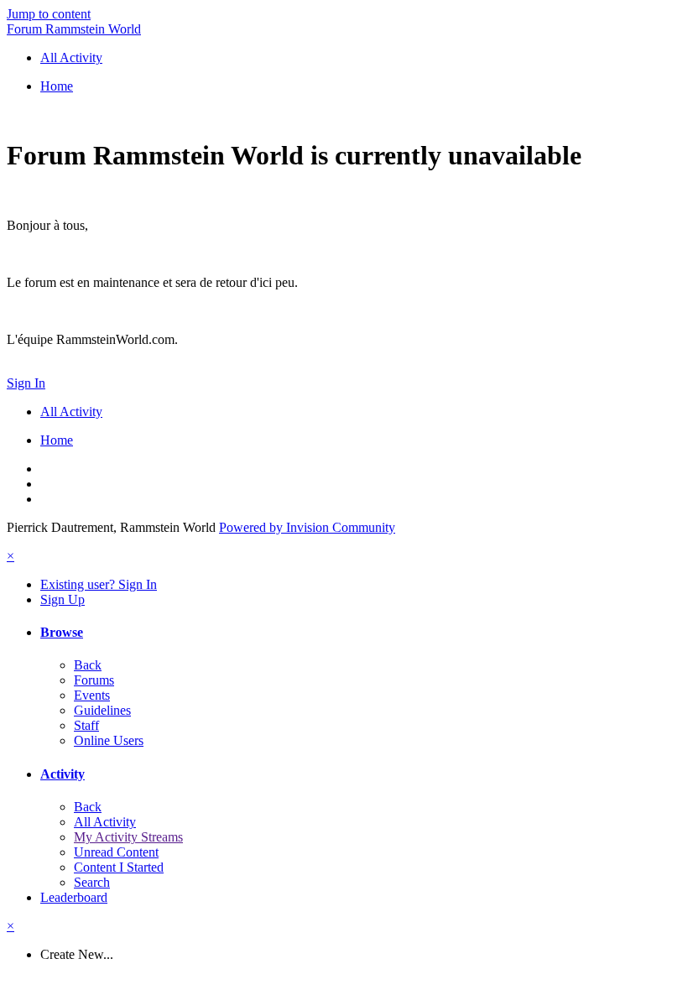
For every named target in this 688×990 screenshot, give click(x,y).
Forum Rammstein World (74, 29)
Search (92, 882)
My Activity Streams (128, 837)
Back (88, 665)
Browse (61, 632)
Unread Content (116, 852)
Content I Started (119, 867)
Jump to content (49, 14)
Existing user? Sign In (98, 584)
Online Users (108, 740)
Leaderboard (73, 897)
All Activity (105, 822)
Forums (94, 680)
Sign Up (62, 599)
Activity (62, 774)
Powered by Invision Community (307, 527)
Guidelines (102, 710)
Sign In (26, 383)
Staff (86, 725)
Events (92, 695)
